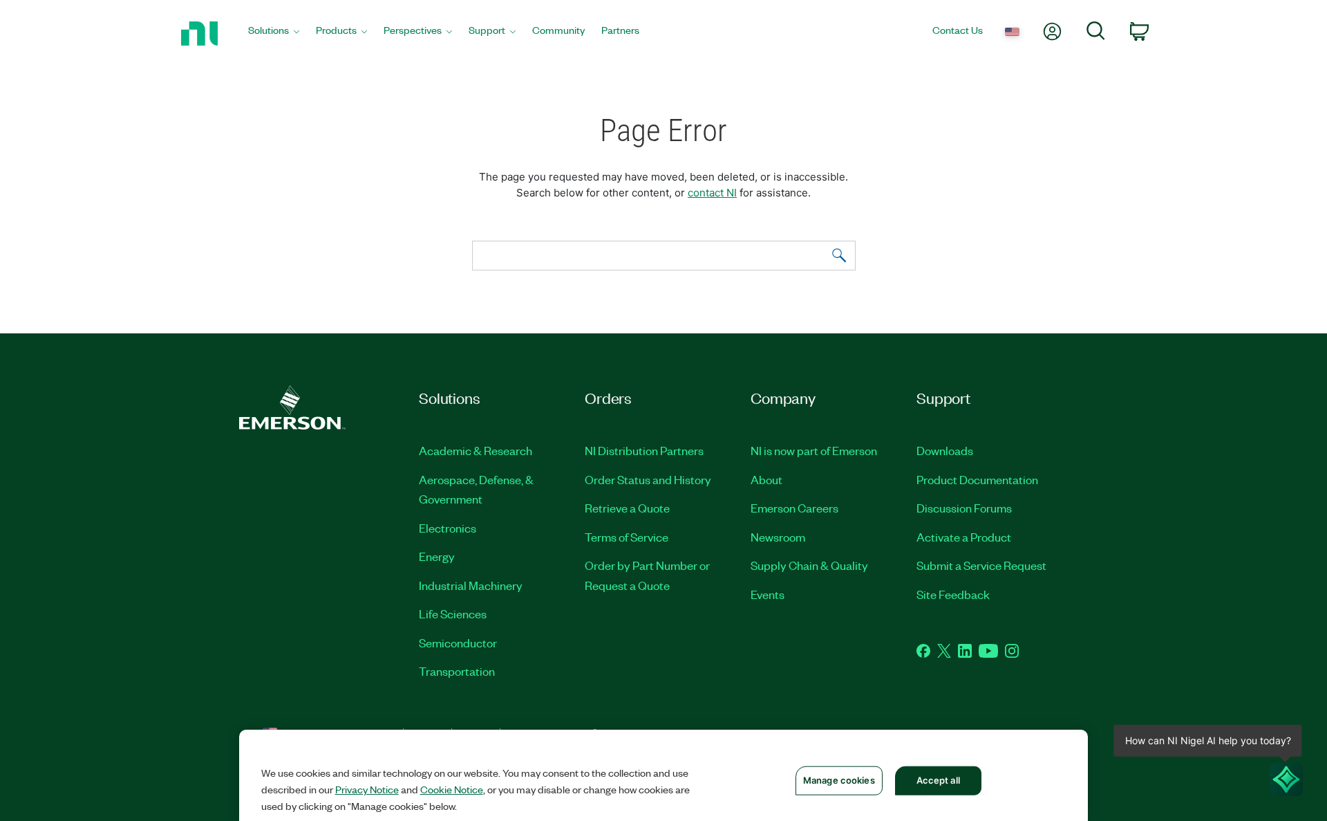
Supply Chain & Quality (809, 565)
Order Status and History (648, 479)
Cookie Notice (451, 789)
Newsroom (778, 536)
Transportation (457, 671)
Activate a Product (963, 536)
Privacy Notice (367, 789)
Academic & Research (475, 450)
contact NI (712, 192)
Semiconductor (458, 642)
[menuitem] (274, 33)
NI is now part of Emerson (814, 450)
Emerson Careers (794, 507)
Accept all (938, 780)
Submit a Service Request (981, 565)
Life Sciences (453, 613)
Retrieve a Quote (627, 507)
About (766, 479)
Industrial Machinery (471, 585)
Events (767, 594)
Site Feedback (953, 594)
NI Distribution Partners (644, 450)
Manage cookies (839, 780)
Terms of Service (626, 536)
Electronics (447, 527)
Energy (437, 556)
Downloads (944, 450)
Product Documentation (977, 479)
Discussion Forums (964, 507)
